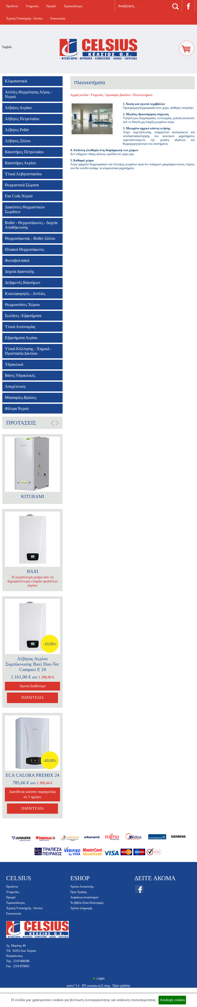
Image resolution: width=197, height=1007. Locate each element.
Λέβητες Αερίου (18, 108)
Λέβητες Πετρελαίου (22, 119)
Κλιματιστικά (16, 81)
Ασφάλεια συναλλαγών (84, 897)
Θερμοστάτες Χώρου (22, 304)
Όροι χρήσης (121, 985)
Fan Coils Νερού (19, 196)
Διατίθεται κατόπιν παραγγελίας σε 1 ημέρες (32, 794)
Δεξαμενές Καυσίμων (22, 282)
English (7, 47)
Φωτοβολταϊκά (17, 260)
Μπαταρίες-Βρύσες (20, 397)
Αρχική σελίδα (79, 95)
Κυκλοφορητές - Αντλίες (25, 293)
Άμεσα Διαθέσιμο (32, 686)
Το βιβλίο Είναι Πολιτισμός (87, 903)
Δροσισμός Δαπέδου (118, 95)
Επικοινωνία (57, 18)
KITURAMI (32, 496)
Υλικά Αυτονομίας (20, 326)
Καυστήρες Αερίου (20, 163)
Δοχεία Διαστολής (19, 271)
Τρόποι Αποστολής (82, 886)
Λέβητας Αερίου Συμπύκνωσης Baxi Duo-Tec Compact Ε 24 (32, 664)
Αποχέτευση (15, 386)
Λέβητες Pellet (17, 130)
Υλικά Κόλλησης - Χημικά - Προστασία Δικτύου (28, 351)
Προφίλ (51, 6)
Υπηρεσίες (32, 6)
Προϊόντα (12, 6)
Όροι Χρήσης (78, 892)
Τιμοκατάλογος (73, 6)
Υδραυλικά (14, 364)
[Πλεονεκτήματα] (93, 119)
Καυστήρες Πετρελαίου (24, 152)
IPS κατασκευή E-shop (96, 985)
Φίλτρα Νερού (17, 408)
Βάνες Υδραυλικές (20, 375)
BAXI (32, 571)
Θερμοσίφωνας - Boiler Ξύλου (30, 238)
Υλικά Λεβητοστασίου (23, 174)
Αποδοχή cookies (172, 1000)
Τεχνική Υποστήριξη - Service (24, 18)
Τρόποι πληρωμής (81, 908)
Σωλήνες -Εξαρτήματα (23, 315)
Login (101, 978)
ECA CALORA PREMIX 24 (32, 775)
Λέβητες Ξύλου (18, 141)
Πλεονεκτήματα (142, 95)
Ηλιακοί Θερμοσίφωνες (24, 249)
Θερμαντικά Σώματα (22, 185)
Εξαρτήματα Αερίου (21, 337)
